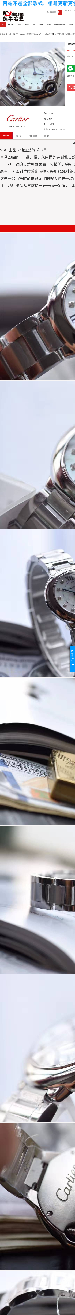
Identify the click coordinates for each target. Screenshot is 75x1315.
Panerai (48, 24)
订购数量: (71, 76)
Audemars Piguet (59, 24)
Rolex (41, 24)
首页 (3, 24)
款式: (46, 119)
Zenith (71, 24)
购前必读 (18, 136)
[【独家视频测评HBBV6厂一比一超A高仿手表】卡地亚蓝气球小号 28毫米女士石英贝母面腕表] (32, 74)
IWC (34, 24)
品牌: (46, 113)
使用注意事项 (32, 136)
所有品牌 (10, 24)
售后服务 (46, 136)
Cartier (19, 24)
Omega (27, 24)
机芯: (46, 129)
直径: (46, 124)
